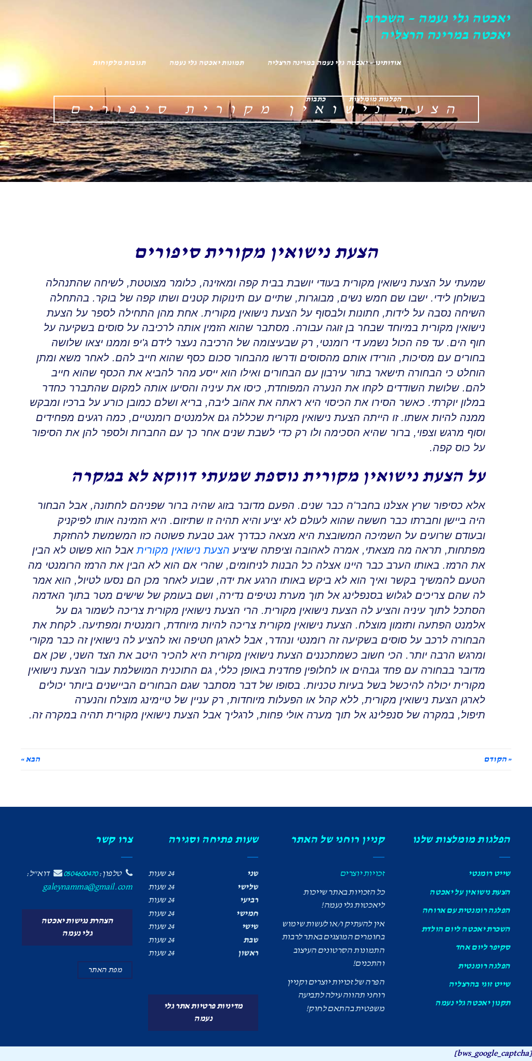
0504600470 (80, 873)
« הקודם (497, 759)
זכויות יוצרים (362, 873)
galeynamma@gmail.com (87, 887)
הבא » (30, 759)
